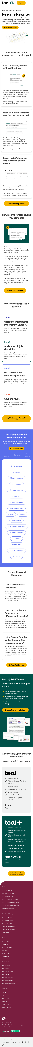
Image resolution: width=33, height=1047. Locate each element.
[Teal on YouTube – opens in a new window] (22, 1042)
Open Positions (6, 1004)
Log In (3, 995)
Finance (17, 557)
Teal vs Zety (5, 974)
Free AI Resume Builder (8, 908)
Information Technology (17, 526)
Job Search (5, 950)
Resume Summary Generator (10, 899)
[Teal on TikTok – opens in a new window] (28, 1042)
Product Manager (17, 550)
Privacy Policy (6, 1042)
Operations (17, 484)
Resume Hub (5, 941)
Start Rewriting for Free (16, 203)
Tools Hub (5, 10)
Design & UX (17, 496)
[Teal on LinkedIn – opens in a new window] (25, 1042)
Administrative (17, 466)
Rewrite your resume (10, 27)
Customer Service (17, 490)
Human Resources (17, 532)
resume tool (18, 21)
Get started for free (16, 665)
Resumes (17, 455)
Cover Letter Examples (8, 926)
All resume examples (16, 448)
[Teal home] (8, 3)
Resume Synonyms (7, 947)
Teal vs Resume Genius (8, 983)
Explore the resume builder (15, 710)
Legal (11, 514)
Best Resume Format (7, 920)
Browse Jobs (5, 953)
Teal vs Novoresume (7, 971)
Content (17, 472)
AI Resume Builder (7, 890)
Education (17, 544)
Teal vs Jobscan (6, 965)
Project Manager (17, 508)
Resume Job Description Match (10, 902)
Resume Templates (7, 923)
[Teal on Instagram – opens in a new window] (3, 1045)
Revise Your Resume (15, 290)
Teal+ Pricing (5, 998)
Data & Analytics (17, 478)
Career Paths (5, 956)
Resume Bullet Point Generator (10, 905)
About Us (4, 1001)
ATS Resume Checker (8, 896)
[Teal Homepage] (4, 1018)
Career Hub (5, 944)
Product (17, 538)
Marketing (17, 520)
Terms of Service (15, 1042)
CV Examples (5, 932)
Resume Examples (7, 917)
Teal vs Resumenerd (7, 980)
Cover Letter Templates (8, 929)
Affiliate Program (6, 1007)
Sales (23, 514)
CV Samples (27, 455)
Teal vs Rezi (5, 968)
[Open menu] (29, 3)
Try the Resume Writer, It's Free (16, 419)
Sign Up (4, 992)
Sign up (21, 3)
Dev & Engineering (17, 502)
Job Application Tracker (8, 893)
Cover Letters (6, 455)
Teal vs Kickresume (7, 977)
